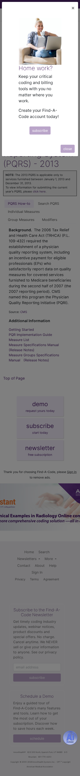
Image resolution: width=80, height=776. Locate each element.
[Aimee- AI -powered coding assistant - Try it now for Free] (70, 738)
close (67, 149)
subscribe (40, 130)
